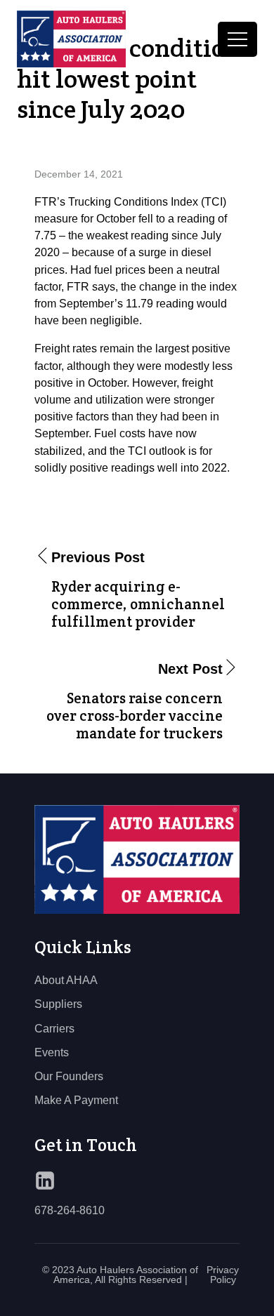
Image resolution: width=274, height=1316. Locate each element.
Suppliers (58, 1003)
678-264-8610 (69, 1210)
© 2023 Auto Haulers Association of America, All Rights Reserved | (120, 1274)
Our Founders (68, 1076)
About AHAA (66, 979)
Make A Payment (76, 1100)
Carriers (54, 1028)
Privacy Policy (223, 1274)
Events (51, 1052)
